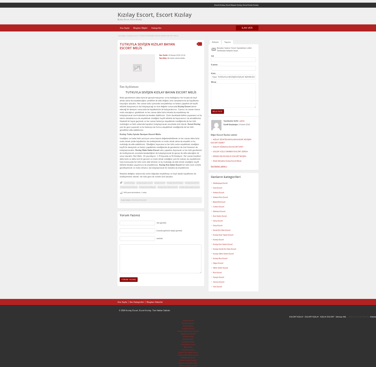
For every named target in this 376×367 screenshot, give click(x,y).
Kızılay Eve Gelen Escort (167, 187)
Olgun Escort (218, 263)
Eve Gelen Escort (220, 216)
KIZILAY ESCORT (327, 317)
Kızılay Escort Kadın (175, 183)
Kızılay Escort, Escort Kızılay (155, 14)
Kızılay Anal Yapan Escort (223, 235)
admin (242, 121)
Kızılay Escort (132, 36)
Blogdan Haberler (155, 302)
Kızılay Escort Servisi (129, 187)
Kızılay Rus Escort (220, 258)
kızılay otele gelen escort (189, 187)
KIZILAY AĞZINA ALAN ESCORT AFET (228, 147)
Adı (212, 56)
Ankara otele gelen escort (188, 355)
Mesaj (213, 82)
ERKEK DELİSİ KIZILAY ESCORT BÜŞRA (229, 156)
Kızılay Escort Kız (192, 183)
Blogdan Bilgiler (140, 28)
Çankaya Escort (188, 329)
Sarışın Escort (218, 277)
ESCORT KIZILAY (296, 317)
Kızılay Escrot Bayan (147, 187)
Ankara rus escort (188, 358)
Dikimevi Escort (219, 211)
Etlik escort (188, 347)
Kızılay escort (188, 339)
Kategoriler (156, 28)
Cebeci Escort (218, 207)
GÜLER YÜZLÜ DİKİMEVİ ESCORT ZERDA (230, 152)
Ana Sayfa (124, 28)
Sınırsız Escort (218, 282)
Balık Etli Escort (219, 202)
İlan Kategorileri (137, 302)
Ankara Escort (218, 193)
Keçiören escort (188, 350)
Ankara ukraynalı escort (188, 363)
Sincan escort (188, 337)
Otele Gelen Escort (220, 268)
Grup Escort (217, 226)
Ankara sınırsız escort (188, 360)
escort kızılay (129, 183)
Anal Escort (217, 188)
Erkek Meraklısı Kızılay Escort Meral (227, 161)
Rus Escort (217, 273)
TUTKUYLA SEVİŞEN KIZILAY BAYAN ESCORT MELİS (147, 46)
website (160, 238)
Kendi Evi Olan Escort (221, 230)
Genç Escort (218, 221)
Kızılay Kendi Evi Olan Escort (224, 249)
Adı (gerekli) (161, 223)
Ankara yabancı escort (188, 366)
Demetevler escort (188, 344)
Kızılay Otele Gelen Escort (223, 254)
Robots (373, 317)
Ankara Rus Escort (220, 197)
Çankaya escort (188, 342)
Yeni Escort (217, 287)
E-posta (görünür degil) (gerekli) (169, 231)
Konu (213, 73)
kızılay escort (160, 183)
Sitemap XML (341, 317)
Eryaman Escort (188, 323)
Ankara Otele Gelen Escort (188, 331)
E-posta (214, 65)
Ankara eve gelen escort (188, 352)
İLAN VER (247, 28)
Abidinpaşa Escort (220, 183)
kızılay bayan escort (144, 183)
